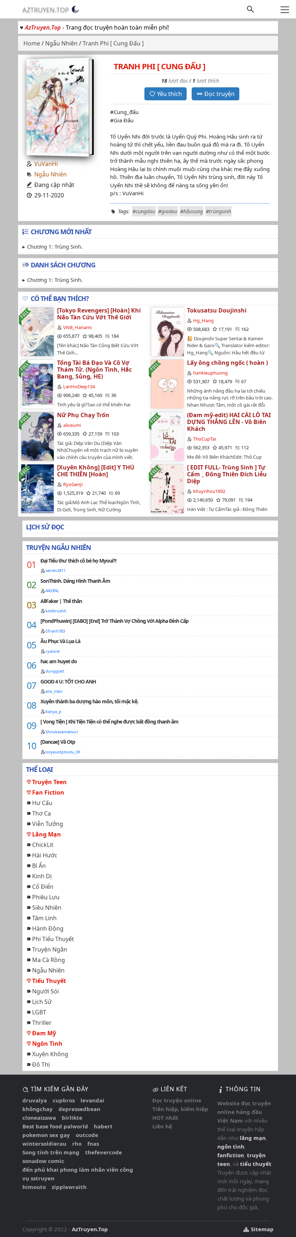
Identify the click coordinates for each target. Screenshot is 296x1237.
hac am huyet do (58, 661)
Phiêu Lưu (46, 897)
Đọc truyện (219, 94)
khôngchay (37, 1109)
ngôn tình (230, 1146)
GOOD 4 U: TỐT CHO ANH (68, 681)
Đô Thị (41, 1064)
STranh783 (55, 631)
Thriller (42, 1023)
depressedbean (79, 1109)
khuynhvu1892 (209, 491)
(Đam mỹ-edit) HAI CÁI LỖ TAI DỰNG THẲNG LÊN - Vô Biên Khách (229, 422)
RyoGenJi (73, 484)
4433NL (52, 590)
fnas (93, 1143)
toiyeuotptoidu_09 (62, 752)
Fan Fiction (48, 792)
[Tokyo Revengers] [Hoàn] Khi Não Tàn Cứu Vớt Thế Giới (99, 313)
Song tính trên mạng (50, 1152)
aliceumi (72, 425)
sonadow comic (43, 1160)
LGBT (39, 1012)
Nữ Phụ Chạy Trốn (83, 415)
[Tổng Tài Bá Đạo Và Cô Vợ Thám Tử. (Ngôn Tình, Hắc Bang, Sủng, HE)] (37, 383)
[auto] (75, 9)
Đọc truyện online (176, 1100)
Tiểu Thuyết (49, 981)
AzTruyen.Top (45, 9)
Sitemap (261, 1229)
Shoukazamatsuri (61, 731)
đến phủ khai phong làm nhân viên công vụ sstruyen (77, 1174)
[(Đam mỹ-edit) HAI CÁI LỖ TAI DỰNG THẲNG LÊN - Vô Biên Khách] (167, 436)
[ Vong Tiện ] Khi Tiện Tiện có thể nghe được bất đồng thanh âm (109, 721)
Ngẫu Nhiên (50, 174)
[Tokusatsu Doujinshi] (167, 331)
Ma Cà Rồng (48, 960)
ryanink (52, 651)
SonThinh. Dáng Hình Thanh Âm (75, 580)
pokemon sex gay (46, 1134)
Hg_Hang (203, 320)
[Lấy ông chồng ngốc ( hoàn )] (167, 383)
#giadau (167, 211)
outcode (87, 1134)
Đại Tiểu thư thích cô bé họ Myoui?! (78, 560)
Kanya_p (53, 711)
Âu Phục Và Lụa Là (60, 641)
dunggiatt (54, 671)
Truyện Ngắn (49, 949)
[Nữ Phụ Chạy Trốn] (37, 436)
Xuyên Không (50, 1054)
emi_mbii (53, 691)
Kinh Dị (42, 876)
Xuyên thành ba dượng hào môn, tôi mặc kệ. (89, 701)
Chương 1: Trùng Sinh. (55, 246)
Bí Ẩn (39, 866)
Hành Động (48, 928)
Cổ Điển (42, 887)
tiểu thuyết (255, 1163)
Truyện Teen (49, 782)
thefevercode (103, 1152)
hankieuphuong (210, 373)
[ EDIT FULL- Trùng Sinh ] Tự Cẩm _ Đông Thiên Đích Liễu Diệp (227, 474)
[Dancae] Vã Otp (57, 741)
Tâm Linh (44, 918)
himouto (34, 1186)
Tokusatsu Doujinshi (217, 310)
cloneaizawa (39, 1117)
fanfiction (230, 1155)
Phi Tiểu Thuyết (53, 939)
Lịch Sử (42, 1002)
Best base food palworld (55, 1126)
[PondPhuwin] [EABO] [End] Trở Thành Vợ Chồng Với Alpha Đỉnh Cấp (114, 620)
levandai (92, 1100)
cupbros (64, 1100)
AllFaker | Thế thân (61, 601)
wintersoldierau (44, 1143)
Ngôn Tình (47, 1044)
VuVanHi (46, 164)
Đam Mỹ (44, 1033)
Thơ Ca (41, 813)
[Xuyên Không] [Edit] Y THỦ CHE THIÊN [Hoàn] (95, 470)
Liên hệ (162, 1126)
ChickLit (42, 845)
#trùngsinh (218, 211)
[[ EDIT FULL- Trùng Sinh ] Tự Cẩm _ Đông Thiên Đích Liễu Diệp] (167, 488)
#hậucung (191, 211)
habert (103, 1126)
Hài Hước (44, 855)
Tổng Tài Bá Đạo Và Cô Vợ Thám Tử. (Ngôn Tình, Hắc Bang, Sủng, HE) (94, 369)
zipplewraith (69, 1186)
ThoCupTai (204, 439)
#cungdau (143, 211)
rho (77, 1143)
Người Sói (45, 991)
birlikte (72, 1117)
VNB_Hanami (77, 327)
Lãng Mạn (46, 834)
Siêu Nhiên (46, 908)
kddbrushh (55, 610)
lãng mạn (253, 1137)
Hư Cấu (42, 803)
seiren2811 (55, 570)
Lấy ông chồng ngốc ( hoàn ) (227, 363)
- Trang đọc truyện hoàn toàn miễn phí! (97, 27)
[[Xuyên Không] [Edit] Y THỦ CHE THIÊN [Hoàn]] (37, 488)
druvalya (34, 1100)
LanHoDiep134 (79, 386)
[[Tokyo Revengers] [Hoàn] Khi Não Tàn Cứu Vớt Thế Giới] (37, 331)
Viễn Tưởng (47, 824)
